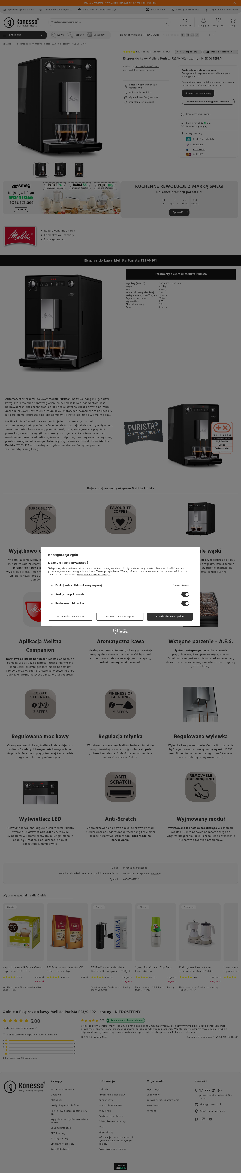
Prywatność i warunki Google (93, 574)
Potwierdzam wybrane (70, 616)
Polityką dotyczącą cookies (139, 568)
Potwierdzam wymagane (120, 616)
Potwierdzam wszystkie (170, 616)
